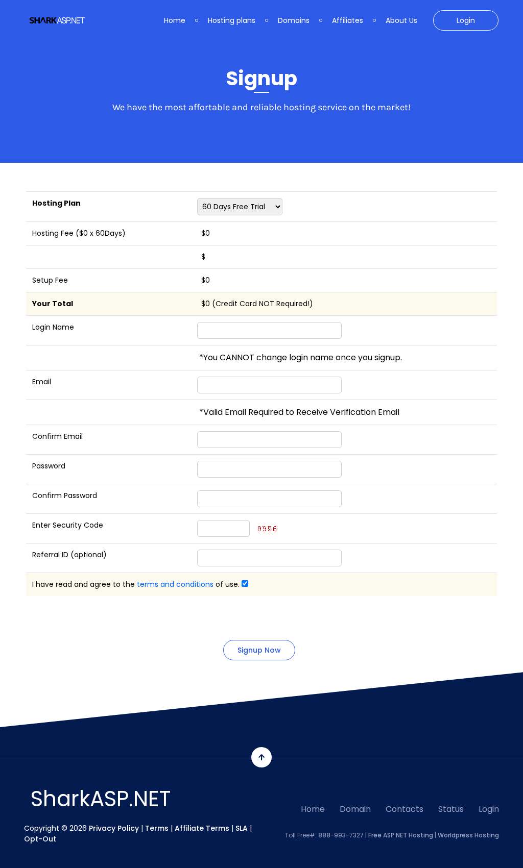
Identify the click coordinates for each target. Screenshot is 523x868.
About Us (401, 20)
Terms (157, 828)
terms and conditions (175, 584)
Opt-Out (40, 839)
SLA (241, 828)
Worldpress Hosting (468, 835)
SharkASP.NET (101, 799)
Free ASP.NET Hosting (400, 835)
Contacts (404, 809)
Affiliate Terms (202, 828)
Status (451, 809)
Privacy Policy (114, 828)
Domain (355, 809)
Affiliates (347, 20)
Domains (294, 20)
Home (174, 20)
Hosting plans (231, 20)
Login (466, 20)
